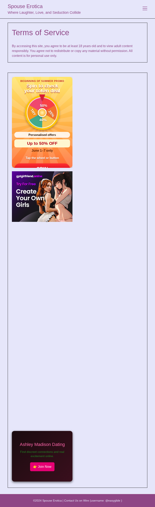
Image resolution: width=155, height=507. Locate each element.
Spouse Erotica (25, 6)
